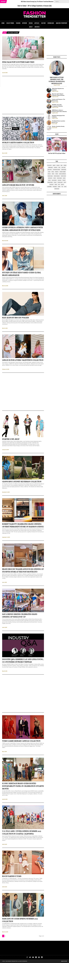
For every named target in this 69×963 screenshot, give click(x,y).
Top (62, 186)
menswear (59, 180)
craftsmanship (63, 169)
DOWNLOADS (51, 23)
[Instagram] (42, 957)
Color (59, 167)
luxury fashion (54, 180)
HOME (2, 23)
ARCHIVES (37, 27)
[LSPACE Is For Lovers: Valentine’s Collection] (23, 357)
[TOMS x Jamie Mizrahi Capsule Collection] (23, 738)
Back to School (22, 5)
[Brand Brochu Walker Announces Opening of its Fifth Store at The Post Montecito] (23, 566)
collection (55, 167)
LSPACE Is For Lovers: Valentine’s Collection (22, 360)
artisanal (58, 165)
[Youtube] (33, 957)
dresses (49, 173)
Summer (62, 184)
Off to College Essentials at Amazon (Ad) (39, 5)
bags (61, 165)
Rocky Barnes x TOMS (11, 876)
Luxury (49, 180)
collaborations (50, 167)
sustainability (49, 186)
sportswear (51, 184)
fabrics (53, 173)
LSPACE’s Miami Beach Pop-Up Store (18, 185)
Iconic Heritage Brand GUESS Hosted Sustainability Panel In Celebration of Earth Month (23, 786)
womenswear (57, 188)
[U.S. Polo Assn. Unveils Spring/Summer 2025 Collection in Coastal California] (23, 828)
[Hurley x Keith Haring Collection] (23, 140)
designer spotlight (62, 171)
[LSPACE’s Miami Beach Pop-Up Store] (23, 182)
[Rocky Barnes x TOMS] (23, 873)
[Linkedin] (36, 957)
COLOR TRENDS (10, 23)
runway (55, 182)
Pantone (64, 180)
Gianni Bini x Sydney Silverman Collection (21, 481)
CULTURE (43, 23)
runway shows (60, 182)
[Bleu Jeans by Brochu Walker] (23, 315)
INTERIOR (24, 23)
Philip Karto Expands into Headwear (38, 1)
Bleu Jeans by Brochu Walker (15, 317)
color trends (50, 169)
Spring (56, 184)
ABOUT (31, 27)
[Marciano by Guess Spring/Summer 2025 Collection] (23, 916)
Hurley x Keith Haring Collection (18, 142)
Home (5, 32)
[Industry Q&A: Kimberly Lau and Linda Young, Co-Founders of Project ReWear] (23, 656)
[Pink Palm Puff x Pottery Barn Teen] (23, 59)
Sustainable (55, 186)
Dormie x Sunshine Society (58, 126)
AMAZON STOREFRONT (61, 23)
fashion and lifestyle (62, 173)
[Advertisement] (23, 95)
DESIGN (30, 23)
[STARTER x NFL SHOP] (23, 436)
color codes (63, 167)
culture (49, 171)
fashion (57, 173)
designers (56, 171)
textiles (59, 186)
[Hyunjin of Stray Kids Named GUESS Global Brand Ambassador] (23, 270)
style (59, 184)
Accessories (49, 165)
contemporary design (56, 169)
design (53, 171)
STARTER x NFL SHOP (10, 439)
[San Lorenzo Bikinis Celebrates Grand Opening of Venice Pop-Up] (23, 611)
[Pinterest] (39, 957)
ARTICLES (36, 23)
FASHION (18, 23)
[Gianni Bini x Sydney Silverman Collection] (23, 479)
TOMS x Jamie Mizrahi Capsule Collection (21, 741)
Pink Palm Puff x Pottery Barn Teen (18, 62)
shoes (65, 182)
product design (50, 182)
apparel (54, 165)
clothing (65, 165)
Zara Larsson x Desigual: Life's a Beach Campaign (57, 154)
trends (65, 186)
